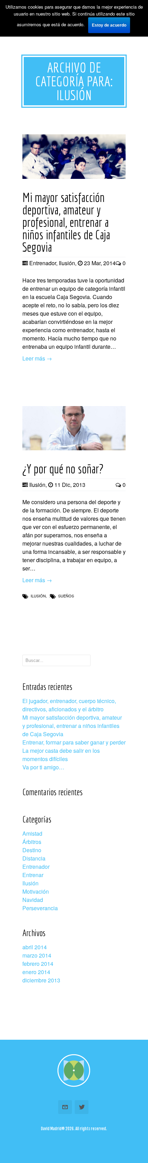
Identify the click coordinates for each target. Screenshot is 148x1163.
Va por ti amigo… (43, 767)
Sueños (66, 595)
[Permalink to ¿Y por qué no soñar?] (74, 448)
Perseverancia (40, 908)
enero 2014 (36, 972)
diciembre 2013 (41, 980)
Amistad (32, 833)
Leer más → (37, 358)
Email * (65, 1107)
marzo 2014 (36, 955)
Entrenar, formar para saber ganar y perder (74, 742)
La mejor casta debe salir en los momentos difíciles (61, 755)
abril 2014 (34, 947)
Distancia (33, 858)
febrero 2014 (37, 964)
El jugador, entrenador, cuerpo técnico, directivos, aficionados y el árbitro (69, 705)
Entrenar (32, 875)
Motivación (35, 891)
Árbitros (31, 842)
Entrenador (42, 263)
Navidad (32, 900)
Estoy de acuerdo (109, 25)
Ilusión (67, 263)
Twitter (81, 1107)
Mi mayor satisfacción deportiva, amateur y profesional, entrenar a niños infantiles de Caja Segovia (72, 725)
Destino (31, 850)
